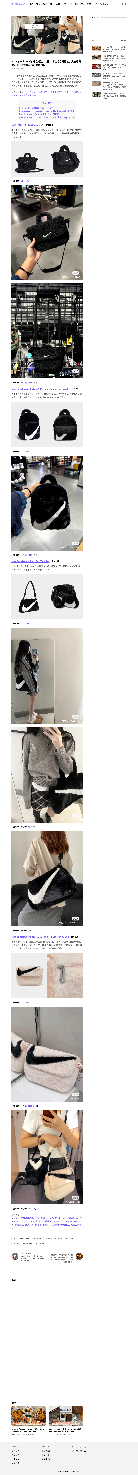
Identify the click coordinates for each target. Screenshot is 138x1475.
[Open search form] (118, 4)
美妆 (64, 3)
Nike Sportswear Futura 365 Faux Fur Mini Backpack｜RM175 (46, 110)
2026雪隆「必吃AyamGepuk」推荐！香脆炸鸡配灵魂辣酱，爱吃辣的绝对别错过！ (27, 1430)
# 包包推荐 (69, 1239)
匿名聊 (45, 3)
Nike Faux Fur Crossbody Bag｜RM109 (36, 107)
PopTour (51, 1434)
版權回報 (46, 1458)
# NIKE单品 (59, 1239)
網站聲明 (46, 1450)
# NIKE (28, 1239)
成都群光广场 (32, 1106)
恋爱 (89, 3)
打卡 (52, 3)
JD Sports (25, 181)
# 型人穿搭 (16, 1243)
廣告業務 (15, 1458)
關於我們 (15, 1450)
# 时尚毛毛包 (40, 1243)
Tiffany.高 (31, 1209)
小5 (29, 930)
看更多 (124, 40)
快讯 (38, 3)
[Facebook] (122, 4)
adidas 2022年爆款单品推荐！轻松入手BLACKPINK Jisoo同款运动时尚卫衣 (48, 1218)
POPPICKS (103, 3)
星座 (95, 3)
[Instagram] (126, 4)
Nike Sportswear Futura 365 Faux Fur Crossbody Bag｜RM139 (47, 117)
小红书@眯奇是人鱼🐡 (29, 382)
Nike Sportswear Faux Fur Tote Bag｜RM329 (39, 114)
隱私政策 (46, 1454)
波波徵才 (15, 1462)
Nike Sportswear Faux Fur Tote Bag (30, 561)
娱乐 (83, 3)
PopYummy (15, 1434)
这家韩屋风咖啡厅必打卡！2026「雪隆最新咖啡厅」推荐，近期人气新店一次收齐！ (65, 1430)
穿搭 (70, 3)
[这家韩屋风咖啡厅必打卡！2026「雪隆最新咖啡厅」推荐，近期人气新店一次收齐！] (66, 1416)
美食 (58, 3)
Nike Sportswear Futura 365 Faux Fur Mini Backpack (40, 388)
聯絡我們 (15, 1454)
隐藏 (49, 102)
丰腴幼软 (31, 827)
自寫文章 (22, 1434)
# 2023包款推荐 (18, 1239)
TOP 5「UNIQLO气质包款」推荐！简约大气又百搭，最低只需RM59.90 (45, 1221)
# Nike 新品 (37, 1239)
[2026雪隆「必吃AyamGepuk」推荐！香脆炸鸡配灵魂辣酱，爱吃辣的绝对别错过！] (28, 1416)
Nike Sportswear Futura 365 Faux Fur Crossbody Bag (40, 936)
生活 (76, 3)
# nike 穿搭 (48, 1239)
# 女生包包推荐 (28, 1243)
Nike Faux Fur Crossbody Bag (27, 124)
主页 (31, 3)
